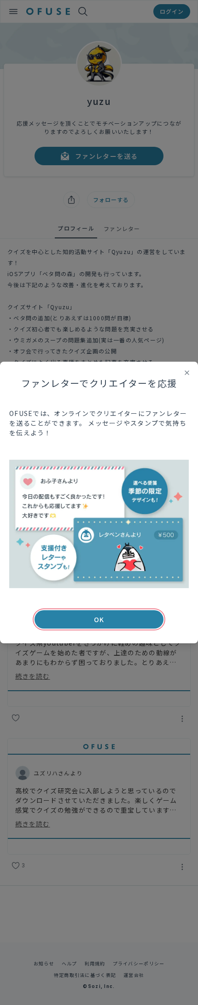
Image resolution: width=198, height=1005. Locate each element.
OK (99, 619)
